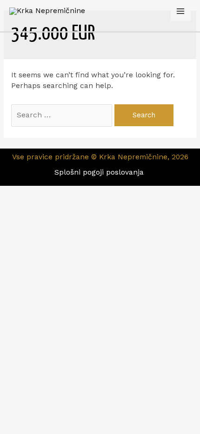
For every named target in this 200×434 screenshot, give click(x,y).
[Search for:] (62, 115)
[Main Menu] (181, 11)
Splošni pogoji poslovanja (100, 172)
